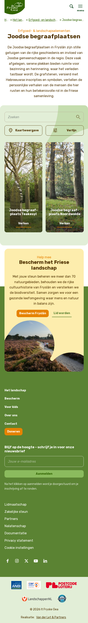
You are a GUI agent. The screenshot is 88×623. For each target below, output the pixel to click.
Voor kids (11, 407)
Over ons (11, 415)
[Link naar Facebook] (8, 561)
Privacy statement (19, 540)
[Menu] (80, 6)
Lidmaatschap (15, 504)
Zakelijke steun (16, 512)
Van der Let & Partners (51, 617)
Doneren (13, 431)
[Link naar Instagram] (17, 561)
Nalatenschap (15, 526)
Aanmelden (44, 473)
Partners (11, 519)
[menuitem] (69, 7)
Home (7, 20)
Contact (11, 424)
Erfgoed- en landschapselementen (44, 20)
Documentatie (16, 533)
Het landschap (19, 20)
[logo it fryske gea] (20, 7)
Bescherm (12, 398)
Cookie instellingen (19, 548)
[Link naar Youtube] (36, 561)
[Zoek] (69, 7)
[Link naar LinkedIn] (45, 561)
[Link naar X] (26, 561)
